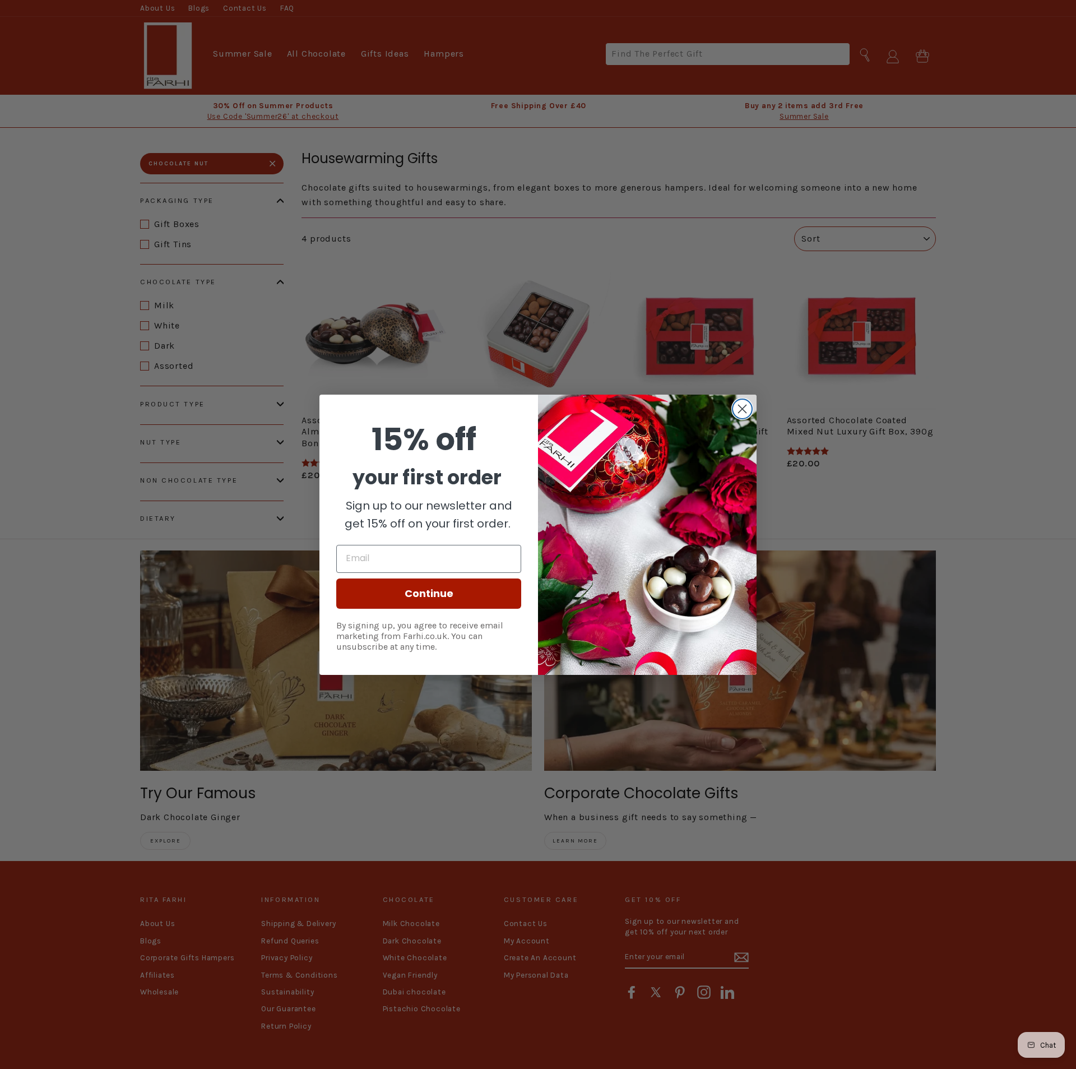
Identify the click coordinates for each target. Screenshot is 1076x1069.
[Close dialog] (742, 409)
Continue (429, 593)
